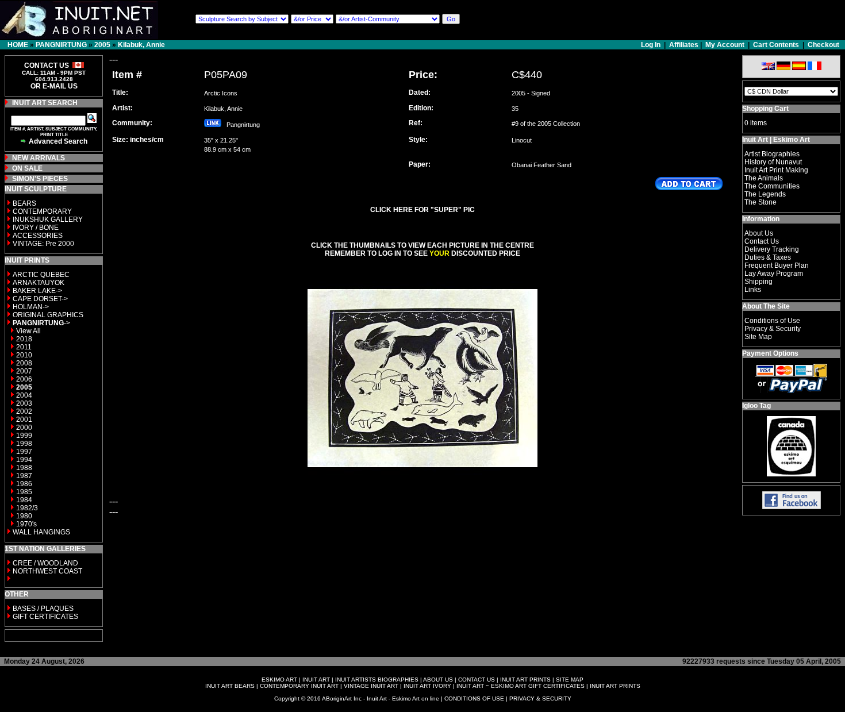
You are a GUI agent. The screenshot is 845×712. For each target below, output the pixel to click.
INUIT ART (316, 679)
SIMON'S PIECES (40, 179)
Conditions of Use (772, 321)
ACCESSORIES (38, 236)
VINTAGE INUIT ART (371, 686)
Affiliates (683, 45)
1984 (24, 500)
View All (28, 331)
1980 (24, 516)
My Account (724, 45)
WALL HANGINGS (41, 532)
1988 (24, 468)
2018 (24, 339)
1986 (24, 484)
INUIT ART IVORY (427, 686)
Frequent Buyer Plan (776, 265)
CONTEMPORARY (42, 211)
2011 (24, 347)
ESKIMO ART (279, 679)
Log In (651, 45)
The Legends (765, 194)
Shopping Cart (765, 109)
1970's (26, 524)
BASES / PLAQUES (43, 609)
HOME (17, 45)
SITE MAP (569, 679)
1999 (24, 436)
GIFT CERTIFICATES (45, 617)
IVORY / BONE (36, 228)
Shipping (758, 282)
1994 (24, 460)
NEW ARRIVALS (38, 158)
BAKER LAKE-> (37, 291)
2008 (24, 363)
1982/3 (27, 508)
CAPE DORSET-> (40, 299)
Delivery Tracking (771, 249)
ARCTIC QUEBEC (41, 275)
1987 (24, 476)
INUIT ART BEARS (230, 686)
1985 (24, 492)
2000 (24, 428)
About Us (758, 233)
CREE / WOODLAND (44, 563)
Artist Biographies (772, 154)
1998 (24, 444)
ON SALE (27, 168)
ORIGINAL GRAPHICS (48, 315)
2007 (24, 371)
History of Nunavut (773, 162)
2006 (24, 379)
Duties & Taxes (767, 257)
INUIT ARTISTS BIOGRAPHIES (376, 679)
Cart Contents (776, 45)
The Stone (760, 202)
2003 (24, 403)
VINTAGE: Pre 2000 (43, 244)
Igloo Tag (756, 406)
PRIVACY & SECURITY (540, 698)
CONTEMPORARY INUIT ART (299, 686)
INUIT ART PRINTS (525, 679)
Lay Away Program (773, 274)
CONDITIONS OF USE (474, 698)
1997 (24, 452)
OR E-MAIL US (54, 86)
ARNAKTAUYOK (38, 283)
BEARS (24, 203)
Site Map (758, 337)
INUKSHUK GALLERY (48, 219)
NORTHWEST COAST (46, 571)
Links (752, 290)
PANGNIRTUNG (61, 45)
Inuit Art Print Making (776, 170)
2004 (24, 395)
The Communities (772, 186)
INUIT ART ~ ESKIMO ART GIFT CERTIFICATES (520, 686)
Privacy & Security (772, 329)
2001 (24, 419)
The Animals (763, 178)
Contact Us (761, 241)
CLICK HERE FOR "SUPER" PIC (422, 210)
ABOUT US (438, 679)
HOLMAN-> (31, 307)
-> (41, 323)
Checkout (823, 45)
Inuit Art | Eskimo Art (776, 140)
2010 (24, 355)
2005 (102, 45)
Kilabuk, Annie (141, 45)
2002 (24, 411)
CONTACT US (476, 679)
